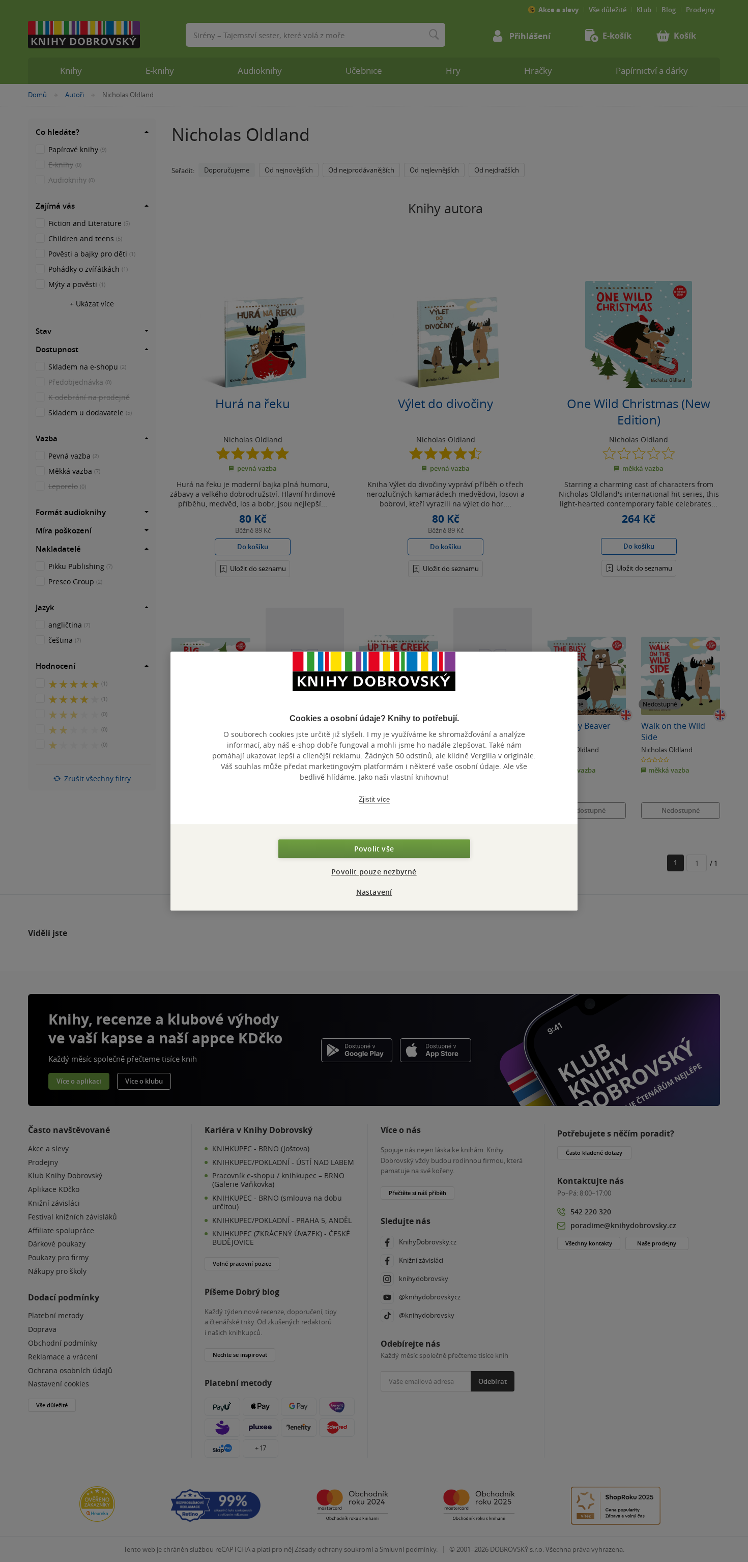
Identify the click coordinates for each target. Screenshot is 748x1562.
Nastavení (374, 892)
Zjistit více (374, 799)
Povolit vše (374, 849)
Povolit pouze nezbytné (373, 871)
